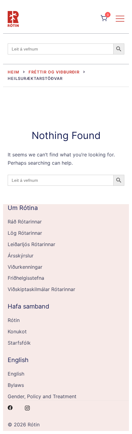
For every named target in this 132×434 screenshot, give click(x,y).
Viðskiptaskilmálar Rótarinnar (41, 289)
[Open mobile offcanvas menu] (120, 18)
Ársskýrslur (20, 256)
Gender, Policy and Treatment (42, 396)
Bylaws (16, 385)
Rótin (14, 320)
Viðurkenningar (25, 267)
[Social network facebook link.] (10, 407)
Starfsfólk (19, 343)
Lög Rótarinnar (25, 233)
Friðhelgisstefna (26, 278)
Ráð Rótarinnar (25, 222)
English (16, 374)
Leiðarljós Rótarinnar (31, 244)
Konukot (17, 331)
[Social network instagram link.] (27, 407)
